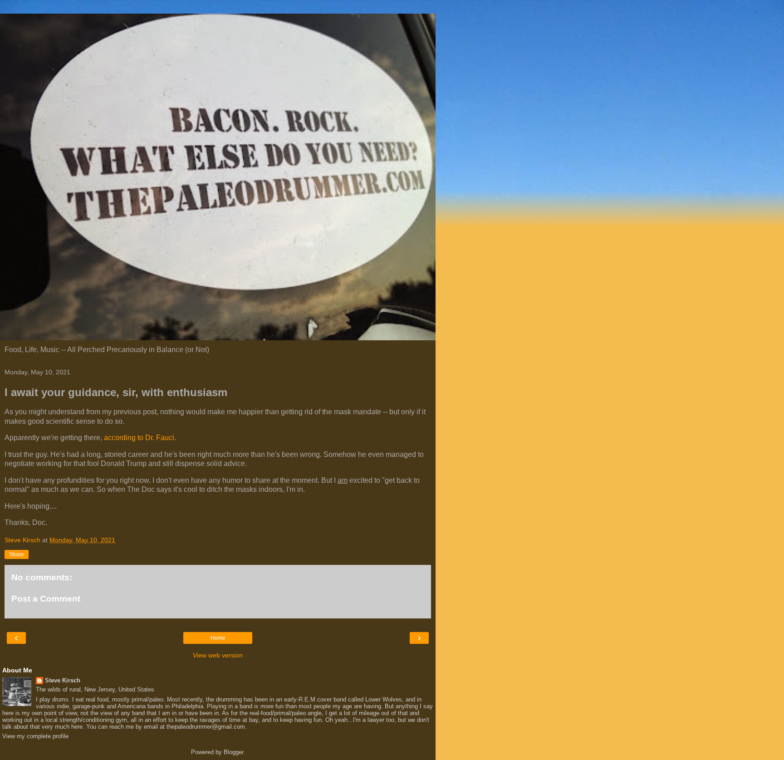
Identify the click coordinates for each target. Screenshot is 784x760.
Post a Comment (45, 598)
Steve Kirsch (62, 680)
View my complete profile (35, 736)
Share (16, 554)
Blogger (233, 752)
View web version (218, 655)
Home (218, 638)
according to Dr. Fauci (139, 437)
